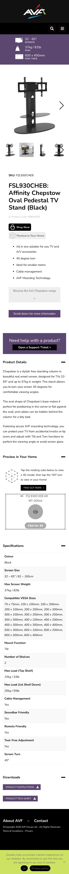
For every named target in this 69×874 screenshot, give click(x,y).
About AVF (13, 820)
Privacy (29, 830)
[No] (64, 862)
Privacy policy (40, 868)
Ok (24, 868)
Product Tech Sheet (19, 798)
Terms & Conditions (13, 830)
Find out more (32, 487)
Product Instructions (20, 787)
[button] (61, 105)
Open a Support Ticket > (34, 347)
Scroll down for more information (34, 314)
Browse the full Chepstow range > (34, 294)
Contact (41, 820)
